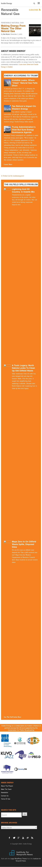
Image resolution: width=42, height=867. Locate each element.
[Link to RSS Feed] (32, 836)
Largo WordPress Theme (18, 859)
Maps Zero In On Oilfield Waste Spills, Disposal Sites (24, 544)
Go (25, 814)
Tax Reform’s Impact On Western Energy (24, 107)
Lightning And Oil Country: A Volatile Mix (23, 190)
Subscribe (34, 10)
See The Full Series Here (12, 717)
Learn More (8, 164)
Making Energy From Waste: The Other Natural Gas (13, 28)
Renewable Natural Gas (12, 22)
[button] (34, 3)
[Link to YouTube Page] (24, 836)
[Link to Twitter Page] (14, 836)
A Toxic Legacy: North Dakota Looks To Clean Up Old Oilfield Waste (23, 368)
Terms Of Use (5, 799)
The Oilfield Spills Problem (21, 184)
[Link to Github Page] (28, 836)
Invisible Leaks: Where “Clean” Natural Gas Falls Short (24, 83)
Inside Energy (6, 3)
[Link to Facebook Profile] (10, 836)
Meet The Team (6, 789)
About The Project (7, 786)
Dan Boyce (6, 34)
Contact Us (4, 796)
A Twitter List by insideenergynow (12, 176)
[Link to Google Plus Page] (19, 836)
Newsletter (4, 792)
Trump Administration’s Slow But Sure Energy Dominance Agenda (23, 129)
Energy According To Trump (21, 75)
